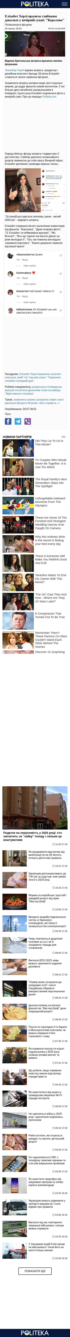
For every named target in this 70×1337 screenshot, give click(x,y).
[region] (35, 124)
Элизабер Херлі (14, 70)
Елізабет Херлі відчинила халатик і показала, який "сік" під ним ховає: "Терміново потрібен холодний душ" (33, 377)
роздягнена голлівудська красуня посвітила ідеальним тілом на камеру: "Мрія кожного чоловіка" (33, 390)
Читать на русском (56, 28)
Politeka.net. (49, 96)
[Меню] (64, 4)
